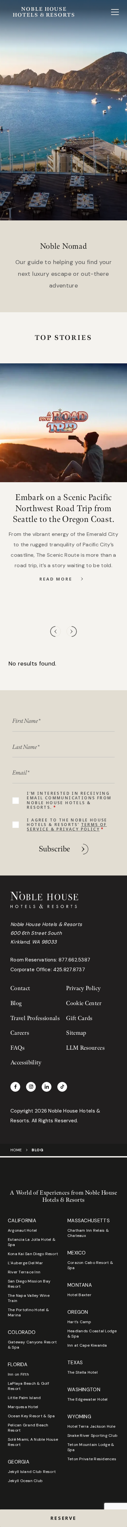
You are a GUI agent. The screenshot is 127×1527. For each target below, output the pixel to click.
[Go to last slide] (55, 631)
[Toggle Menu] (115, 12)
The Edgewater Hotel (87, 1399)
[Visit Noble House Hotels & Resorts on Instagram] (31, 1087)
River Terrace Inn (24, 1272)
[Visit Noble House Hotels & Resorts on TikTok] (62, 1087)
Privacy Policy (83, 988)
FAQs (17, 1047)
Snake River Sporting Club (92, 1435)
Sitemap (76, 1033)
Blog (15, 1003)
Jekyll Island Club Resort (32, 1471)
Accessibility (26, 1062)
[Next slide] (71, 631)
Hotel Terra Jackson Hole (91, 1426)
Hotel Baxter (79, 1294)
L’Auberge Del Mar (25, 1263)
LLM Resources (85, 1047)
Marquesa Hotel (23, 1406)
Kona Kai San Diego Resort (33, 1253)
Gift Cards (79, 1018)
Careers (19, 1033)
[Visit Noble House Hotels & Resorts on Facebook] (15, 1087)
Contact (20, 988)
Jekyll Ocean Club (25, 1480)
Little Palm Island (24, 1397)
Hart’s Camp (79, 1321)
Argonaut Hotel (22, 1230)
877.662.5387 (75, 960)
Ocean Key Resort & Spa (31, 1416)
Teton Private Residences (91, 1459)
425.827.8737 (69, 969)
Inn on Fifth (18, 1374)
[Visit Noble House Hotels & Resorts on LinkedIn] (46, 1087)
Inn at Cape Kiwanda (87, 1345)
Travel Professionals (35, 1018)
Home (16, 1150)
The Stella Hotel (82, 1372)
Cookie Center (84, 1003)
